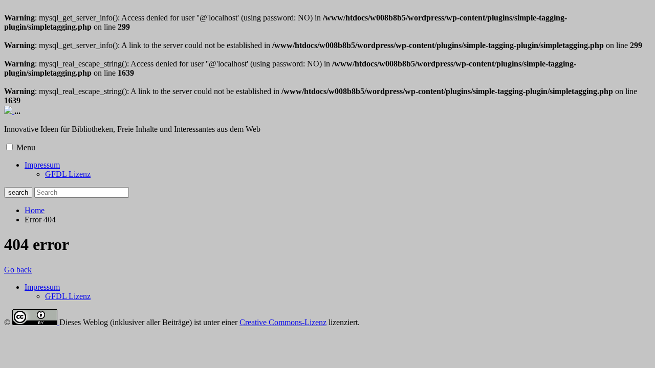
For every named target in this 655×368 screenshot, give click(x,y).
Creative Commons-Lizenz (282, 322)
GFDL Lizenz (68, 174)
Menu (25, 147)
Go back (18, 269)
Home (35, 210)
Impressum (42, 164)
